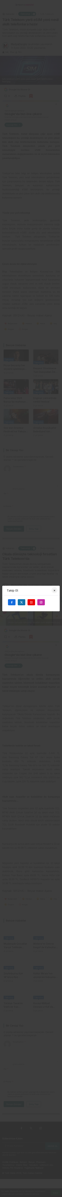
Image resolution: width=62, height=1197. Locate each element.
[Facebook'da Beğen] (11, 602)
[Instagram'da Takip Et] (41, 602)
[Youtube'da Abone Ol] (31, 602)
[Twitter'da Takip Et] (21, 602)
